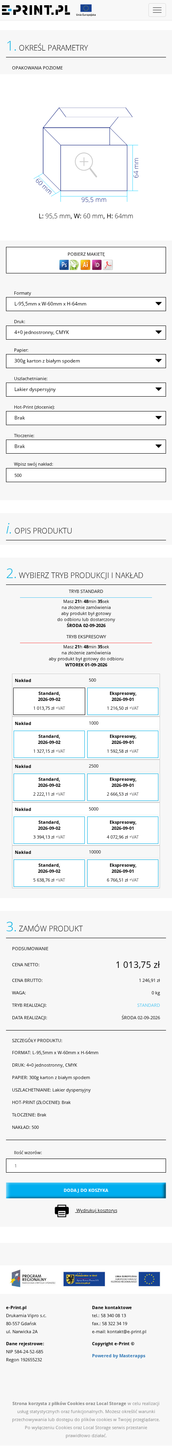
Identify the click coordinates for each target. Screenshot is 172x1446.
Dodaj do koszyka (86, 1190)
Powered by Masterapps (118, 1355)
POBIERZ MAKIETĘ (86, 254)
